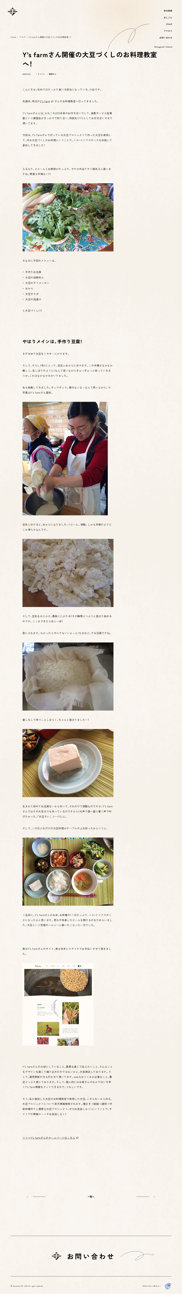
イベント (41, 74)
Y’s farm (45, 101)
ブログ (22, 37)
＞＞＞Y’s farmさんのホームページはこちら (48, 1137)
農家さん (52, 74)
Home (13, 37)
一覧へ (91, 1196)
